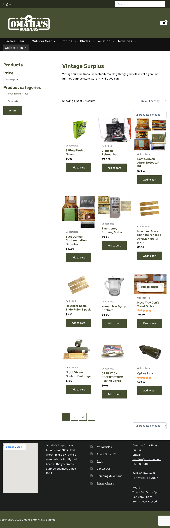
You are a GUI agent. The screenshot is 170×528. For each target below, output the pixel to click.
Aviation (104, 41)
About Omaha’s (106, 454)
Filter (12, 110)
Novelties (125, 41)
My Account (104, 446)
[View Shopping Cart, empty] (163, 23)
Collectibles (14, 48)
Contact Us (104, 468)
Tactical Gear (14, 41)
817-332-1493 (140, 464)
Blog (100, 461)
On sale (13, 101)
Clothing (65, 41)
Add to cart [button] (78, 167)
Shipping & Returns (109, 476)
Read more (149, 323)
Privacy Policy (105, 483)
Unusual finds (18, 93)
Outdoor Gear (42, 41)
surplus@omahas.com (146, 459)
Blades (85, 41)
